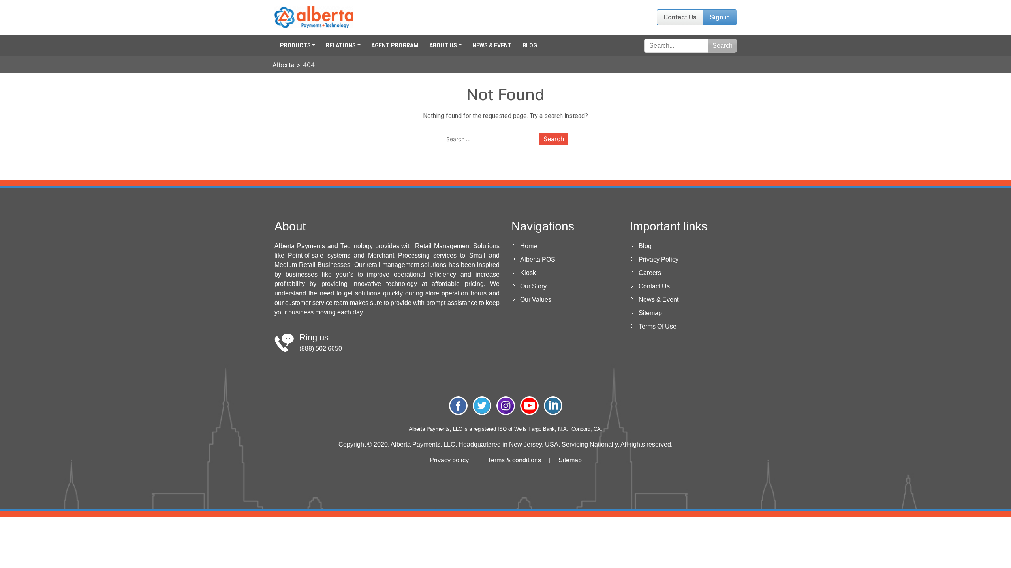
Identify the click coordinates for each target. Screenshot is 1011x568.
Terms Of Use (658, 326)
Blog (529, 45)
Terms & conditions (514, 460)
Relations (341, 45)
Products (295, 45)
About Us (443, 45)
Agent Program (395, 45)
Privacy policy (449, 460)
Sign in (720, 17)
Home (528, 246)
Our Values (535, 299)
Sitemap (650, 313)
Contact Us (680, 17)
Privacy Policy (658, 259)
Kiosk (528, 272)
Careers (650, 272)
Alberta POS (537, 259)
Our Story (533, 286)
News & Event (492, 45)
